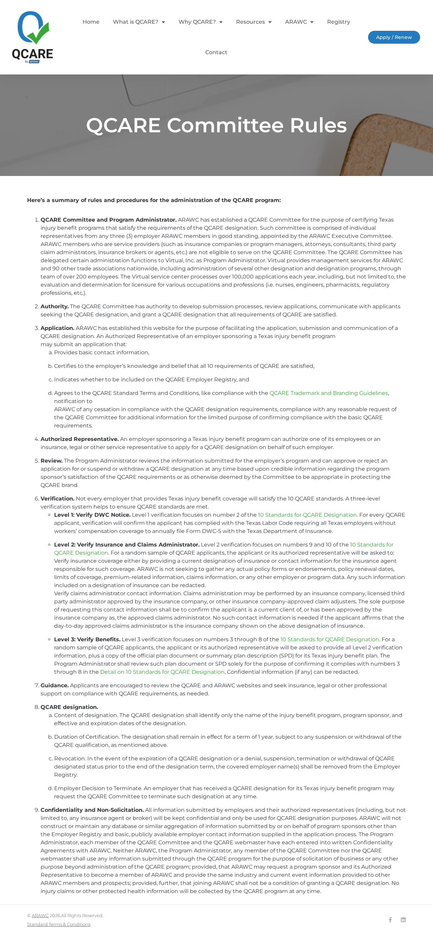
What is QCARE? (135, 22)
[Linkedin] (403, 919)
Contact (216, 52)
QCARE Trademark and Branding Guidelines (329, 393)
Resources (250, 22)
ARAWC (296, 22)
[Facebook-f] (390, 919)
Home (91, 22)
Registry (338, 22)
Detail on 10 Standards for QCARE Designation (162, 672)
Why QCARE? (197, 22)
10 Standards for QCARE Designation (307, 515)
